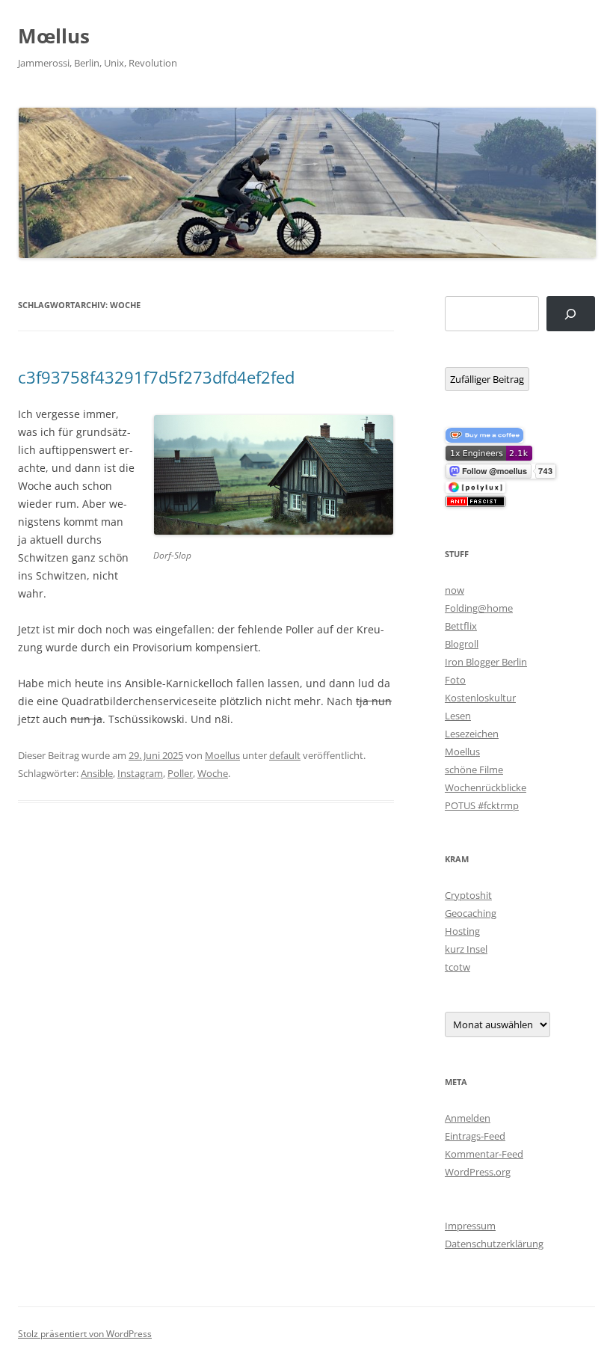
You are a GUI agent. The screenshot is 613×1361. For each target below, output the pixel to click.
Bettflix (461, 626)
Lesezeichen (472, 733)
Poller (180, 773)
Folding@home (479, 608)
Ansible (97, 773)
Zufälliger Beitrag (487, 379)
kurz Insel (466, 949)
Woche (212, 773)
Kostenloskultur (480, 697)
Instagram (140, 773)
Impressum (470, 1225)
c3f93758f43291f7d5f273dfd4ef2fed (156, 377)
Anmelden (467, 1118)
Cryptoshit (468, 895)
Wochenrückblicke (485, 787)
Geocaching (470, 913)
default (285, 755)
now (454, 590)
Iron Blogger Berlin (486, 662)
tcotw (457, 967)
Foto (455, 679)
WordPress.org (478, 1172)
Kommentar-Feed (484, 1154)
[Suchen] (570, 313)
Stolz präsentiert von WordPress (85, 1333)
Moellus (222, 755)
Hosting (462, 931)
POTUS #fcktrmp (482, 805)
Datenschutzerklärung (494, 1243)
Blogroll (461, 644)
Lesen (458, 715)
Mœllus (54, 35)
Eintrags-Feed (475, 1136)
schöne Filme (474, 769)
